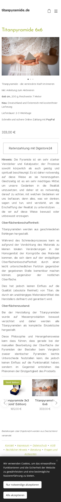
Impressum (23, 445)
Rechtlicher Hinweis (17, 449)
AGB (52, 445)
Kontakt (9, 445)
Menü (56, 11)
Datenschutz (40, 445)
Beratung (35, 449)
